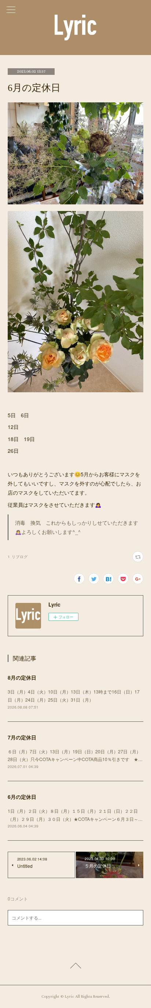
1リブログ (18, 556)
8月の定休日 (22, 677)
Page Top (75, 967)
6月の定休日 (22, 796)
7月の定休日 (22, 737)
